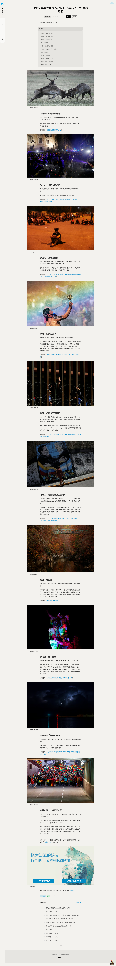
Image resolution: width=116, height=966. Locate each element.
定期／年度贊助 (74, 880)
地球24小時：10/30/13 (52, 937)
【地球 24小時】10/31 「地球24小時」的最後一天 (60, 919)
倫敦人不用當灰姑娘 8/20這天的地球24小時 (59, 926)
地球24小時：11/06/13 (52, 912)
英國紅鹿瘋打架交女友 (54, 130)
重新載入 (60, 957)
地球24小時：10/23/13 (52, 933)
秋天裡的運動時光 (52, 601)
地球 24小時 (47, 842)
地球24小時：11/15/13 (52, 930)
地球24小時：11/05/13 (52, 940)
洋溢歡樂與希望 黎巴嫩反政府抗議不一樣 (59, 678)
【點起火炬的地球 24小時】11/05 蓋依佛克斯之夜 (60, 922)
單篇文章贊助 (43, 880)
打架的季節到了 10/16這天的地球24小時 (58, 908)
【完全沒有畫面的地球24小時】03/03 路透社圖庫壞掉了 (62, 915)
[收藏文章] (62, 16)
